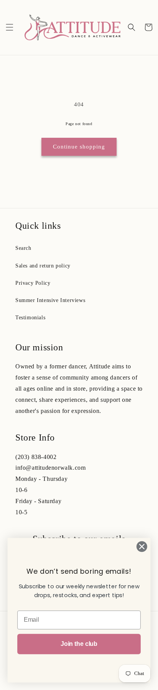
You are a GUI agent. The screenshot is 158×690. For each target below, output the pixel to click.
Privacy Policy (32, 283)
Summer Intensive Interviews (50, 300)
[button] (9, 27)
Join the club (79, 643)
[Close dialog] (141, 546)
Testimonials (30, 317)
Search (23, 248)
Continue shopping (79, 147)
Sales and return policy (43, 266)
